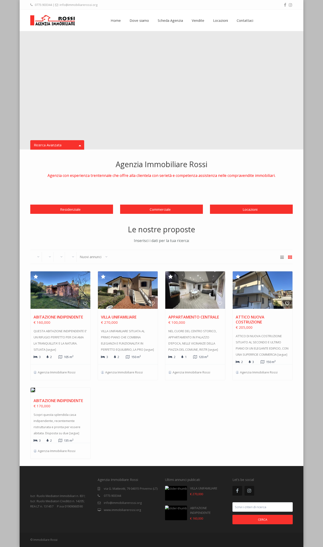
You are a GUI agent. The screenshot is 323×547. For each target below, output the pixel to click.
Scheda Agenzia (170, 20)
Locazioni (220, 20)
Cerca (262, 519)
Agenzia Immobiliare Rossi (56, 372)
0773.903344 (43, 5)
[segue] (51, 350)
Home (116, 20)
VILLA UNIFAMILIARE (118, 317)
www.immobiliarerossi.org (122, 510)
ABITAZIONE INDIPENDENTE (58, 317)
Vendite (198, 20)
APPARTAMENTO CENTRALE (193, 317)
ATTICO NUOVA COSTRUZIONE (250, 319)
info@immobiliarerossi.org (123, 503)
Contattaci (245, 20)
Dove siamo (139, 20)
